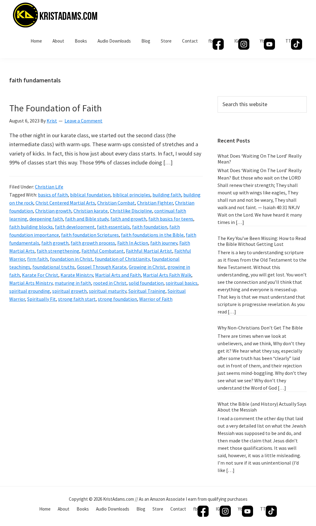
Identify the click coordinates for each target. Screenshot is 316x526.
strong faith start (77, 299)
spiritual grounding (29, 291)
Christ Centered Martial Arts (65, 203)
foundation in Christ (71, 259)
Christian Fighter (155, 203)
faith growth (55, 243)
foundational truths (53, 267)
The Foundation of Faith (55, 108)
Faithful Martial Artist (149, 251)
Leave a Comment (83, 121)
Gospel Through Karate (102, 267)
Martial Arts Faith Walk (167, 275)
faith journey (163, 243)
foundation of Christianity (122, 259)
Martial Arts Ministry (30, 283)
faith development (75, 227)
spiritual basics (182, 283)
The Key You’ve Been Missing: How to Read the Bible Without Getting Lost (262, 241)
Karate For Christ (40, 275)
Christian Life (49, 187)
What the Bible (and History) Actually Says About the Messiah (262, 407)
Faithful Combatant (102, 251)
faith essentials (113, 227)
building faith (166, 195)
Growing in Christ (147, 267)
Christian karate (90, 211)
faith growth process (93, 243)
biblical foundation (90, 195)
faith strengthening (58, 251)
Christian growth (53, 211)
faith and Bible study (86, 219)
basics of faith (53, 195)
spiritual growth (69, 291)
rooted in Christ (110, 283)
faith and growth (128, 219)
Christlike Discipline (131, 211)
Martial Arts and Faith (118, 275)
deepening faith (46, 219)
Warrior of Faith (156, 299)
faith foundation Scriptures (90, 235)
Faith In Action (132, 243)
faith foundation (149, 227)
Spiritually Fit (41, 299)
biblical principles (131, 195)
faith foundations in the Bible (152, 235)
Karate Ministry (76, 275)
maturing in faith (73, 283)
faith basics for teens (170, 219)
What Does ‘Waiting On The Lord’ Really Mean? (259, 159)
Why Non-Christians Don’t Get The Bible (260, 328)
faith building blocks (31, 227)
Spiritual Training (146, 291)
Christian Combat (116, 203)
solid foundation (146, 283)
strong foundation (117, 299)
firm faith (37, 259)
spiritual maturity (107, 291)
